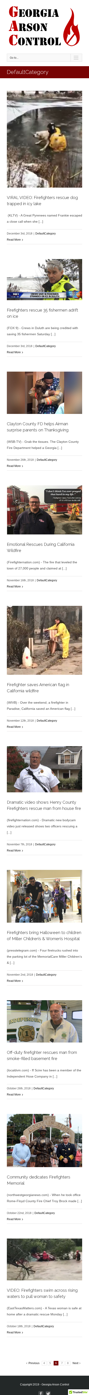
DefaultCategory (45, 233)
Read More (14, 239)
